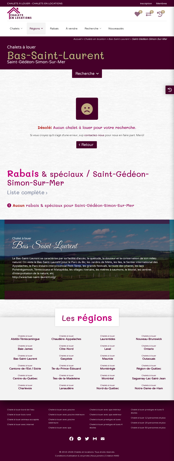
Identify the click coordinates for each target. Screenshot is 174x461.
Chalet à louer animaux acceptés (23, 419)
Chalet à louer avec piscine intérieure (66, 414)
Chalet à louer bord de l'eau (20, 409)
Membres (161, 3)
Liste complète (26, 192)
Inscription (146, 3)
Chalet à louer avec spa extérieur (105, 414)
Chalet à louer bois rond (19, 414)
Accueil (77, 39)
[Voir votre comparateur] (150, 15)
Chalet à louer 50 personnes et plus (148, 427)
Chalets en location (95, 39)
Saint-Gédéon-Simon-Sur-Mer (149, 39)
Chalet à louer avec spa (59, 427)
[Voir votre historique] (161, 15)
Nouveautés (116, 28)
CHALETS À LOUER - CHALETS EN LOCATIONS (35, 3)
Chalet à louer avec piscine (61, 409)
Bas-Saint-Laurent (118, 39)
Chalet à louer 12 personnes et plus (148, 418)
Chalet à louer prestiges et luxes (105, 419)
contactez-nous (94, 135)
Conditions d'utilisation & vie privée (72, 456)
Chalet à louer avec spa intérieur (105, 409)
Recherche (91, 28)
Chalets (15, 28)
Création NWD (112, 456)
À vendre (71, 28)
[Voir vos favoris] (139, 15)
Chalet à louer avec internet (20, 424)
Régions (35, 28)
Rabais (54, 28)
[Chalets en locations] (19, 13)
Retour (87, 145)
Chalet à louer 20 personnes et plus (148, 423)
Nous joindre (97, 456)
